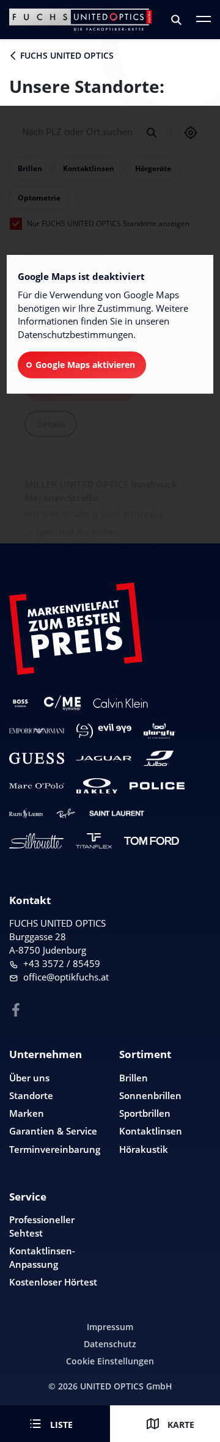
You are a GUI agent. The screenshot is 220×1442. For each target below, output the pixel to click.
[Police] (157, 785)
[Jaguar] (103, 758)
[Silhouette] (36, 840)
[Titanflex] (94, 840)
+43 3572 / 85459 (61, 963)
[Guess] (36, 758)
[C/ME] (62, 703)
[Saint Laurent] (116, 813)
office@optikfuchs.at (66, 977)
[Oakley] (96, 785)
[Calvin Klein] (120, 703)
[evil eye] (103, 730)
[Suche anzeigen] (177, 20)
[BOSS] (20, 703)
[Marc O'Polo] (36, 785)
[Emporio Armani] (36, 730)
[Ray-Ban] (65, 813)
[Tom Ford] (151, 840)
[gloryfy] (159, 730)
